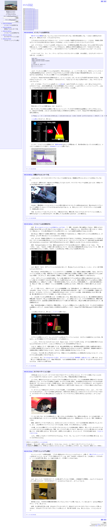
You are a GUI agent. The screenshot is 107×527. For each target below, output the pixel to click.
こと (59, 84)
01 (25, 9)
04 (25, 8)
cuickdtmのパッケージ (56, 146)
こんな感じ (34, 119)
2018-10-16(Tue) (28, 224)
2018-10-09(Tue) (28, 174)
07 (28, 8)
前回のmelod (58, 144)
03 (27, 9)
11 (33, 8)
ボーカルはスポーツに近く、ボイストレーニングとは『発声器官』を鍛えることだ (67, 357)
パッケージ (56, 311)
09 (34, 9)
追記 (105, 1)
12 (34, 8)
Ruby (96, 525)
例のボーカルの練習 (37, 35)
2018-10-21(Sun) (28, 371)
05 (26, 8)
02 (26, 9)
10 (32, 8)
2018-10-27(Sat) (28, 451)
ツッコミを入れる (31, 168)
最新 (102, 1)
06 (27, 8)
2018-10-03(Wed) (28, 32)
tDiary (98, 524)
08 (29, 8)
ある (62, 84)
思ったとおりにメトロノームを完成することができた (50, 227)
